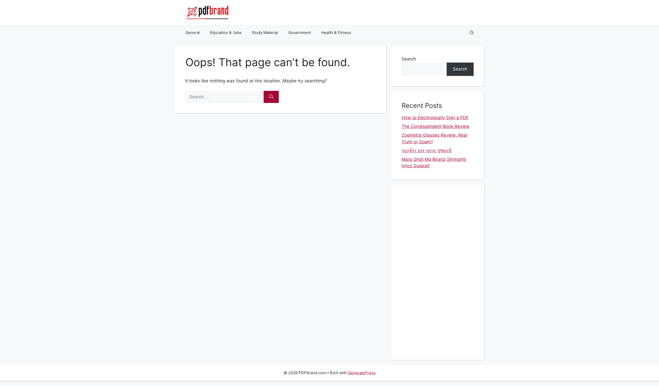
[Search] (271, 97)
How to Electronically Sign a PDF (435, 117)
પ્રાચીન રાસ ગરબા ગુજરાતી (427, 150)
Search (409, 59)
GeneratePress (362, 372)
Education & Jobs (225, 32)
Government (299, 32)
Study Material (265, 32)
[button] (472, 32)
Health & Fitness (336, 32)
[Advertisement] (438, 272)
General (192, 32)
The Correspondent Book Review (436, 126)
